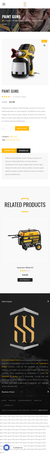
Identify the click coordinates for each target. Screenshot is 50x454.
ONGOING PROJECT (25, 400)
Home (4, 400)
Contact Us (8, 405)
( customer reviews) (19, 97)
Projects (12, 400)
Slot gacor (11, 426)
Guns (8, 140)
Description (9, 151)
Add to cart (22, 128)
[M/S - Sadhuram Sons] (25, 4)
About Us (37, 400)
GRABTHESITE (43, 410)
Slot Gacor (4, 416)
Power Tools (19, 21)
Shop (8, 21)
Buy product (25, 280)
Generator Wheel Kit (25, 267)
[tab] (9, 150)
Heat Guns (31, 21)
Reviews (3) (23, 151)
